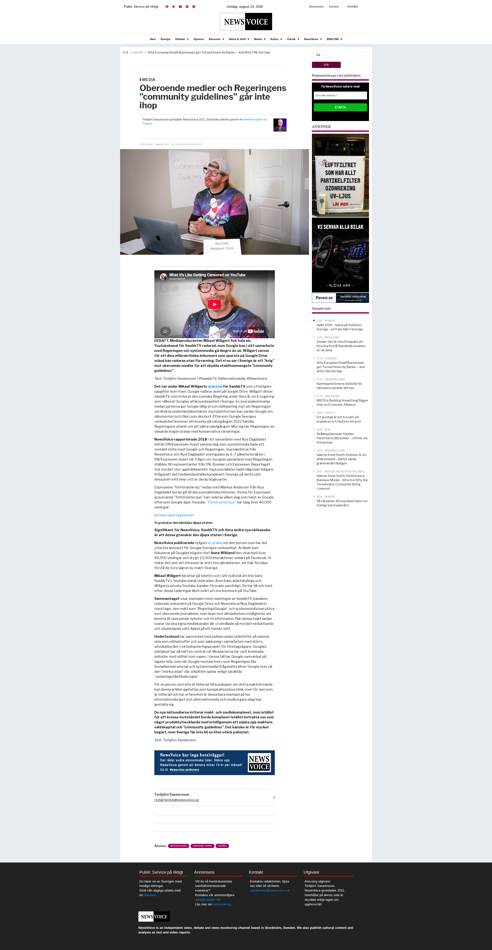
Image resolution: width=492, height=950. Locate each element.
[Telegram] (194, 7)
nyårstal (215, 386)
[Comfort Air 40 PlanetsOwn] (340, 175)
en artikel (214, 543)
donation (150, 895)
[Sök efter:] (340, 55)
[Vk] (187, 7)
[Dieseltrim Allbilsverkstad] (340, 255)
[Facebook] (167, 7)
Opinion (199, 39)
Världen (180, 39)
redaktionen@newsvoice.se (176, 800)
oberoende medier (202, 845)
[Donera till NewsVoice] (214, 762)
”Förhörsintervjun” (221, 502)
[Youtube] (180, 7)
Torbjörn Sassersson (171, 794)
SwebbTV (222, 845)
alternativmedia (178, 845)
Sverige (165, 39)
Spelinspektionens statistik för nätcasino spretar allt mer (197, 52)
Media (258, 39)
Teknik (291, 39)
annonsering (222, 904)
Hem (153, 39)
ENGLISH (333, 39)
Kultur (274, 39)
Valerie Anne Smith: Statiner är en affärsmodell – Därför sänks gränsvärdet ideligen (341, 459)
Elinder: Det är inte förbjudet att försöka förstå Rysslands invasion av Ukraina (341, 346)
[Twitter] (173, 7)
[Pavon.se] (340, 298)
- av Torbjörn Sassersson (185, 144)
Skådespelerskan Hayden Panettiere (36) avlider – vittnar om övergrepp (342, 438)
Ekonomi (214, 39)
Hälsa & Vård (237, 39)
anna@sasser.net (207, 900)
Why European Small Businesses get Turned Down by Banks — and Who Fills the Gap (341, 367)
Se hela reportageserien (174, 515)
